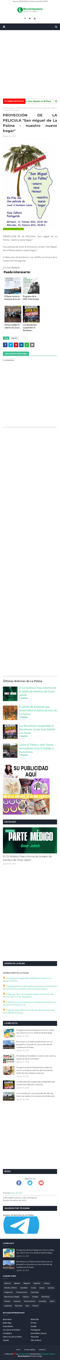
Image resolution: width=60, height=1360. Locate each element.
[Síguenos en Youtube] (41, 1184)
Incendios (42, 1301)
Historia (7, 1301)
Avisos (42, 1288)
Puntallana (7, 1333)
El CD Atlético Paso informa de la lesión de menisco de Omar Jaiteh (37, 691)
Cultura (47, 1283)
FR (21, 1193)
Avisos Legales (29, 1349)
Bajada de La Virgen (11, 1297)
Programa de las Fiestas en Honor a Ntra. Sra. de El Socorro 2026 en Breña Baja (35, 1031)
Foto (27, 1306)
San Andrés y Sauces (38, 1333)
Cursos (33, 1288)
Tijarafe (6, 1340)
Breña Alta (35, 1319)
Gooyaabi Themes (48, 1354)
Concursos (34, 1292)
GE (17, 1193)
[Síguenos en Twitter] (29, 1184)
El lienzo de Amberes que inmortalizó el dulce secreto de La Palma (38, 710)
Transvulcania (21, 1292)
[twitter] (29, 18)
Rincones (18, 1306)
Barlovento (7, 1319)
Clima (52, 1301)
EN (13, 1193)
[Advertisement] (30, 64)
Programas (8, 1292)
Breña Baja (7, 1323)
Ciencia (35, 1306)
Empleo (35, 1297)
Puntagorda (35, 1330)
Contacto (42, 1349)
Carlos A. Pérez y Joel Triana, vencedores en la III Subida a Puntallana (36, 748)
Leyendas (8, 1306)
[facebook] (25, 18)
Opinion (26, 1297)
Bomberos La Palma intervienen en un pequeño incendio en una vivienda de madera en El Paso (34, 1044)
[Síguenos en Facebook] (18, 1184)
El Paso (34, 1323)
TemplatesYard (24, 1354)
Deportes (37, 1283)
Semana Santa (29, 1301)
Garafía (33, 1326)
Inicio (5, 108)
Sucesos (51, 1288)
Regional (27, 1283)
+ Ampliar (23, 698)
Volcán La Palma (10, 1288)
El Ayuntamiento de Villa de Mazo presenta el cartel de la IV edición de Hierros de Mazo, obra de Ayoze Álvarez (30, 987)
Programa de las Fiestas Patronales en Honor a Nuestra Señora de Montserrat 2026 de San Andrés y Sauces (34, 1070)
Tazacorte (35, 1337)
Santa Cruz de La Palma (12, 1337)
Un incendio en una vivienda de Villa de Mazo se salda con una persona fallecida (35, 1094)
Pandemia (45, 1297)
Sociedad (23, 1288)
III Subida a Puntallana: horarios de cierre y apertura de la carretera (36, 1057)
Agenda (12, 108)
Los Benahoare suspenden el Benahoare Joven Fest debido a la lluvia (37, 729)
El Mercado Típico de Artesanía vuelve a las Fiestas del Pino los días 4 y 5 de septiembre (28, 995)
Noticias (7, 1283)
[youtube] (34, 18)
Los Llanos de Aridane (11, 1330)
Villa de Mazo (36, 1340)
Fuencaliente (8, 1326)
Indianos (17, 1301)
